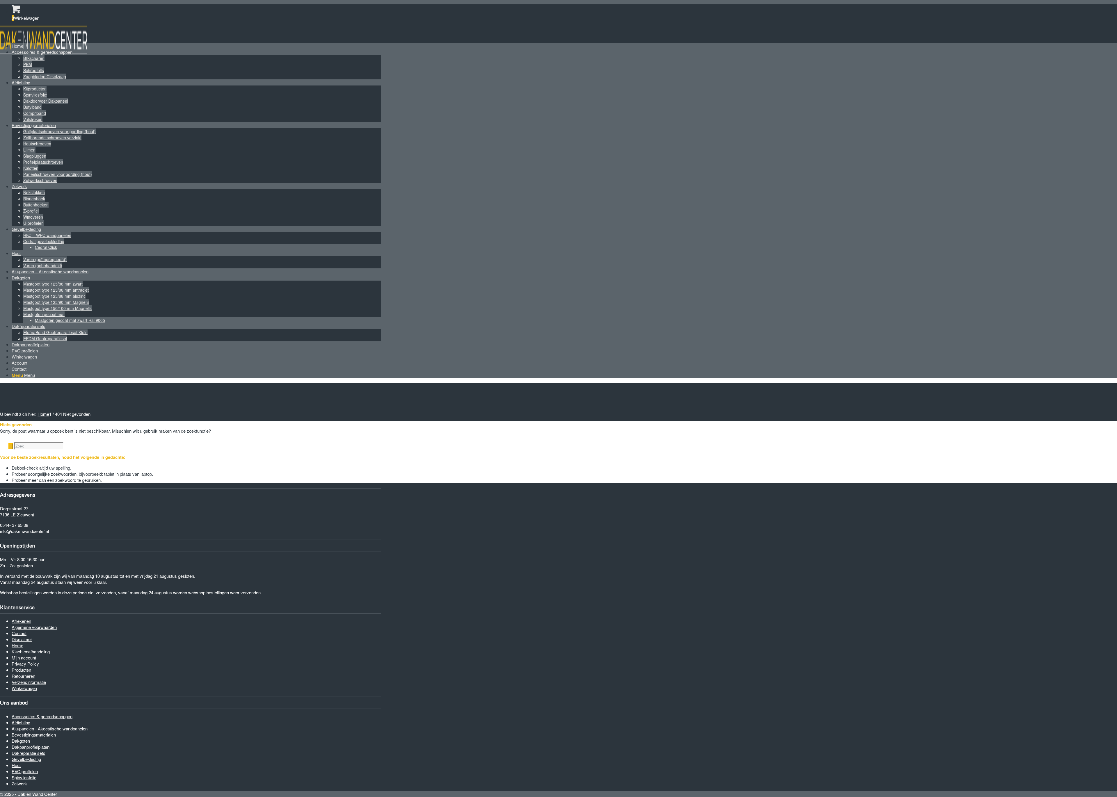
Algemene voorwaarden (34, 627)
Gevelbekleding (26, 759)
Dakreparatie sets (28, 753)
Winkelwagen (24, 688)
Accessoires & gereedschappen (42, 716)
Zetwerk (19, 783)
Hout (16, 765)
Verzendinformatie (29, 682)
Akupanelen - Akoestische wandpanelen (50, 728)
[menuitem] (196, 46)
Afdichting (21, 722)
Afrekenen (21, 621)
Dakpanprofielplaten (30, 747)
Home (17, 645)
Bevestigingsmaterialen (34, 735)
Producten (21, 670)
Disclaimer (22, 639)
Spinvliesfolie (24, 777)
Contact (19, 633)
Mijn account (24, 658)
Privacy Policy (25, 664)
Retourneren (23, 676)
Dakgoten (21, 741)
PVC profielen (25, 771)
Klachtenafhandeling (31, 651)
